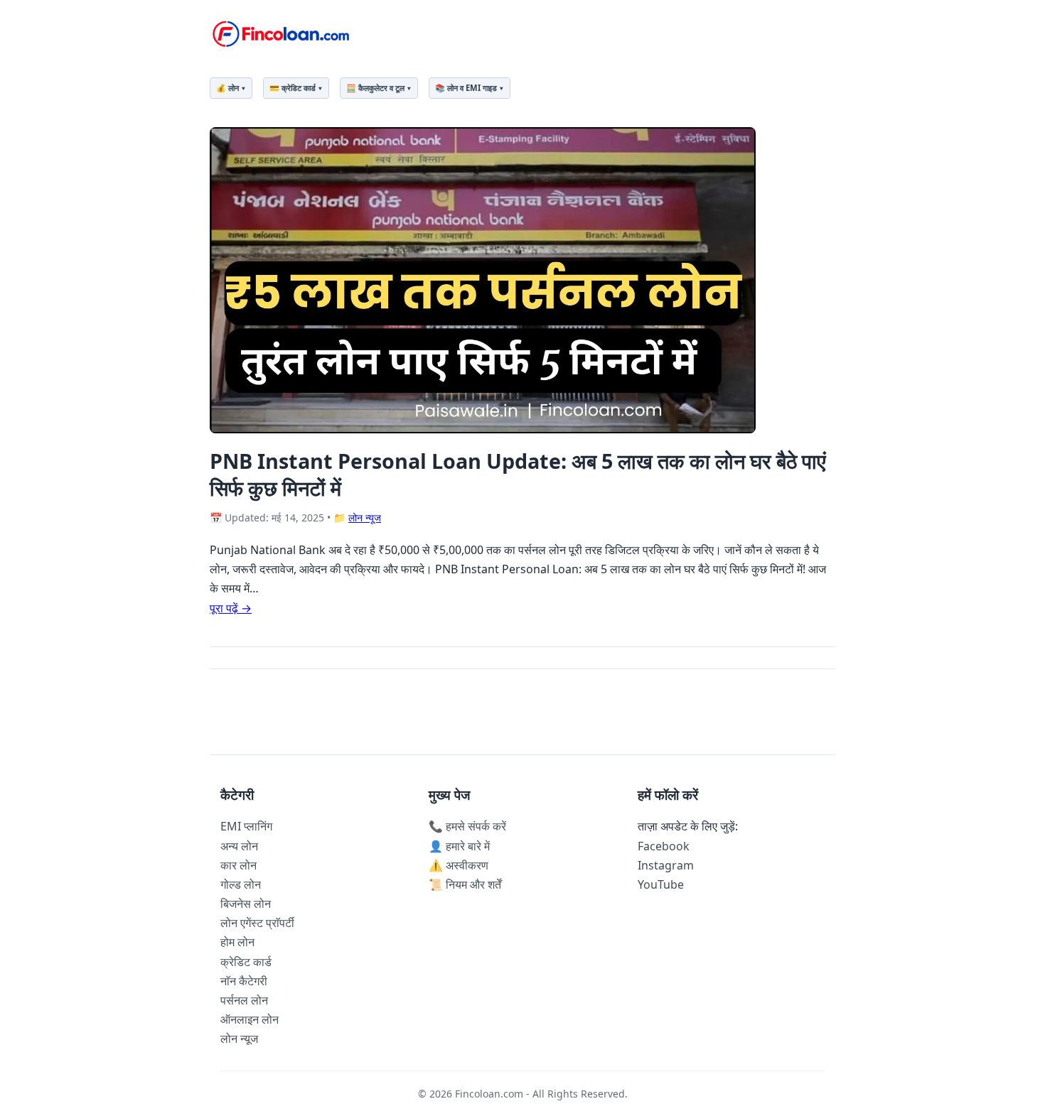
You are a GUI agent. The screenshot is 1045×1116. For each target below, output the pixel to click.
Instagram (666, 865)
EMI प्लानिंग (246, 826)
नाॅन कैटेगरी (243, 981)
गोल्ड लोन (240, 884)
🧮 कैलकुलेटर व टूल (375, 87)
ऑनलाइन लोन (249, 1019)
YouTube (661, 884)
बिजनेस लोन (245, 903)
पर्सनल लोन (244, 1000)
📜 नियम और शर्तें (465, 884)
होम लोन (237, 942)
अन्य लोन (239, 846)
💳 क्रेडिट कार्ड (292, 87)
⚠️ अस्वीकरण (458, 865)
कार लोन (238, 865)
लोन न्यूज (364, 517)
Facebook (664, 846)
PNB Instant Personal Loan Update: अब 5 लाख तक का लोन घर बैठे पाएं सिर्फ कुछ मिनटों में (518, 474)
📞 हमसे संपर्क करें (467, 826)
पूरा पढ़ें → (231, 608)
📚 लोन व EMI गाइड (466, 87)
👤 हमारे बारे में (459, 846)
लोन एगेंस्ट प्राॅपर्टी (257, 923)
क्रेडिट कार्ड (246, 962)
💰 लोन (227, 87)
